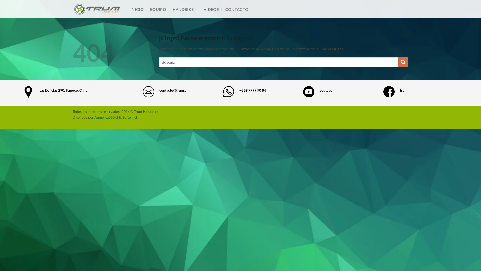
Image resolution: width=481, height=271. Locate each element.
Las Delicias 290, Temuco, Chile (63, 90)
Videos (211, 9)
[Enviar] (403, 62)
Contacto (237, 9)
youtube (326, 90)
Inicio (137, 9)
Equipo (158, 9)
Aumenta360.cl (106, 117)
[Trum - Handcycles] (98, 9)
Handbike (183, 9)
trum (404, 90)
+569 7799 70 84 (252, 90)
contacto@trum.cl (173, 90)
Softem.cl (129, 117)
